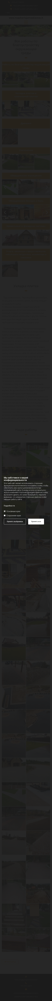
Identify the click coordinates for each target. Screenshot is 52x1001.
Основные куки (13, 511)
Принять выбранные (15, 521)
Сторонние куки (13, 515)
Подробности (9, 506)
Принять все (36, 521)
